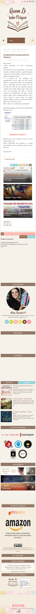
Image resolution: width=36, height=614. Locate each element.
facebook (31, 236)
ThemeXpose (6, 608)
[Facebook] (7, 322)
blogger (23, 236)
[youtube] (27, 1)
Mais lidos (9, 382)
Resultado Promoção (23, 49)
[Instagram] (16, 322)
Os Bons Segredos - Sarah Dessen (22, 399)
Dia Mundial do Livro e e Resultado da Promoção (16, 214)
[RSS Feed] (20, 322)
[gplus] (32, 1)
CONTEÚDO (26, 382)
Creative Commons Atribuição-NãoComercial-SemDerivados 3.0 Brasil (18, 549)
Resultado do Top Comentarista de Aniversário (15, 179)
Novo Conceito (12, 49)
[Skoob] (25, 322)
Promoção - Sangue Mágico (13, 197)
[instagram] (30, 1)
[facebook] (22, 1)
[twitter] (25, 1)
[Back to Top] (23, 606)
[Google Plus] (11, 322)
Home (5, 49)
